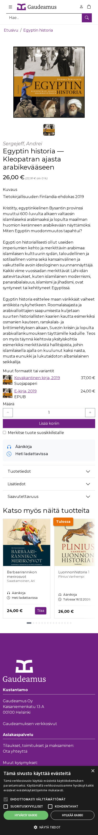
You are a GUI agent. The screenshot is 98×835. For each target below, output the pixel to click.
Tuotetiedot (19, 471)
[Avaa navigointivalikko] (10, 6)
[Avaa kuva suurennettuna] (49, 82)
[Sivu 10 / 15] (56, 623)
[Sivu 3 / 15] (36, 623)
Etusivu (11, 30)
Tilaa (40, 611)
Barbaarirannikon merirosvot (22, 574)
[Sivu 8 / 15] (50, 623)
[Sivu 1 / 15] (29, 623)
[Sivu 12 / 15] (62, 623)
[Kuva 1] (49, 130)
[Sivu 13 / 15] (65, 623)
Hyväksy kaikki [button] (26, 815)
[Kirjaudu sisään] (81, 7)
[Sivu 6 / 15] (45, 623)
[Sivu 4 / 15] (39, 623)
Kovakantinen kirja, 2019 (37, 378)
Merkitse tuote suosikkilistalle (36, 432)
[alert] (49, 800)
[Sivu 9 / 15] (53, 623)
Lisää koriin (49, 423)
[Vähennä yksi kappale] (8, 412)
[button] (49, 827)
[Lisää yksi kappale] (90, 412)
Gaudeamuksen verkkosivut (30, 724)
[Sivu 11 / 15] (59, 623)
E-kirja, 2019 (25, 391)
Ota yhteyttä (15, 751)
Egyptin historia (38, 30)
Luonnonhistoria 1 (73, 572)
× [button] (92, 771)
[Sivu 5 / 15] (42, 623)
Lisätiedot (17, 484)
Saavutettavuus (23, 496)
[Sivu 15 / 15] (70, 623)
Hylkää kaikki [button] (72, 815)
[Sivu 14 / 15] (68, 623)
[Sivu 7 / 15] (48, 623)
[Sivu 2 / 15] (33, 623)
